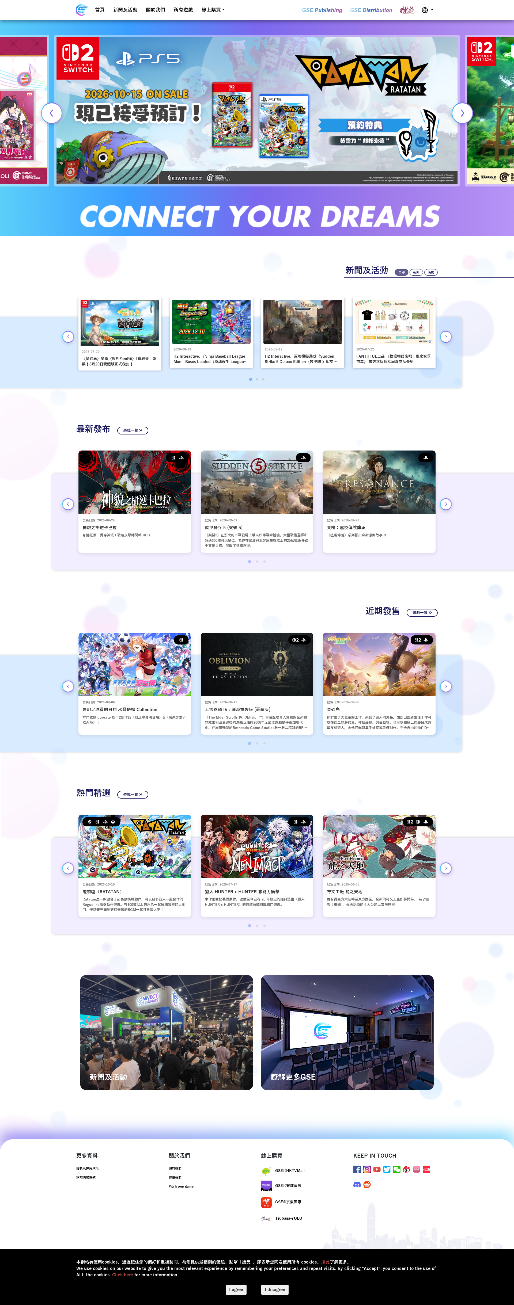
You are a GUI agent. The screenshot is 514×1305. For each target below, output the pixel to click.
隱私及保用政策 (87, 1168)
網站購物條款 (86, 1177)
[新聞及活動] (166, 1032)
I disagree (275, 1289)
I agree (236, 1289)
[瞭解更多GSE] (347, 1032)
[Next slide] (462, 113)
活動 (431, 272)
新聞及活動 (125, 10)
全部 (401, 272)
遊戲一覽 (131, 431)
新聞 (416, 272)
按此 (325, 1262)
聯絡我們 (175, 1177)
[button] (427, 10)
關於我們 (155, 10)
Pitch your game (181, 1186)
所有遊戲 (183, 10)
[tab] (250, 379)
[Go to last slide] (68, 337)
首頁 (100, 10)
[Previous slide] (51, 113)
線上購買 (211, 10)
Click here (122, 1275)
